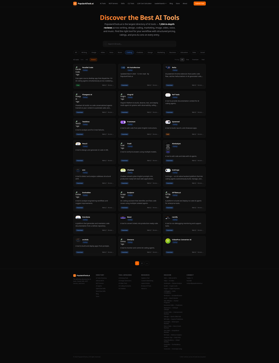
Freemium (195, 60)
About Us (144, 288)
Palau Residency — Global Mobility (172, 341)
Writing (84, 52)
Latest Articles (145, 283)
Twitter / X (190, 278)
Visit (103, 85)
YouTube (189, 281)
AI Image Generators (125, 281)
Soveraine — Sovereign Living (173, 349)
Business (172, 52)
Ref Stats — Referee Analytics (173, 335)
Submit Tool (199, 3)
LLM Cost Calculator (144, 3)
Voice (111, 52)
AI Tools (103, 3)
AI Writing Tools (123, 278)
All (76, 52)
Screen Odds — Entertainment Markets (173, 313)
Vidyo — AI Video (169, 281)
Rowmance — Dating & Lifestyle (171, 308)
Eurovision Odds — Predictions (173, 305)
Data (194, 52)
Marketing (161, 52)
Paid (203, 60)
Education (184, 52)
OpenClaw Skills (100, 288)
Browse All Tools (146, 286)
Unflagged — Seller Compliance (170, 292)
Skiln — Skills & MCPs (170, 278)
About (185, 3)
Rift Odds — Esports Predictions (173, 319)
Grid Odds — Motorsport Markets (171, 322)
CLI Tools (131, 3)
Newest (93, 60)
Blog (171, 3)
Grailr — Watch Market (171, 298)
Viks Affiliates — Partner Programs (171, 301)
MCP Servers (113, 3)
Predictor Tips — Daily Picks (172, 337)
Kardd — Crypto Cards (170, 286)
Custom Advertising (147, 281)
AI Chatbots (122, 288)
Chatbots (140, 52)
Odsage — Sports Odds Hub (172, 316)
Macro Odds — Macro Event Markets (172, 327)
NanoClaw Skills (100, 291)
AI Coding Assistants (125, 286)
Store (178, 3)
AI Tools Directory (101, 278)
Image (94, 52)
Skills (123, 3)
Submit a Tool (145, 278)
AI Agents (99, 286)
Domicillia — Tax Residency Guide (172, 345)
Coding (129, 52)
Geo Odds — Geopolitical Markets (171, 331)
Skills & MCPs (100, 281)
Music (120, 52)
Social (202, 52)
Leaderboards (160, 3)
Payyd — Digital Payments (172, 288)
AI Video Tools (123, 283)
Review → (111, 85)
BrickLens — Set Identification (173, 295)
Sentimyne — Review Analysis (173, 283)
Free (187, 60)
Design (150, 52)
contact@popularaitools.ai (194, 283)
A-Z (87, 60)
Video (103, 52)
